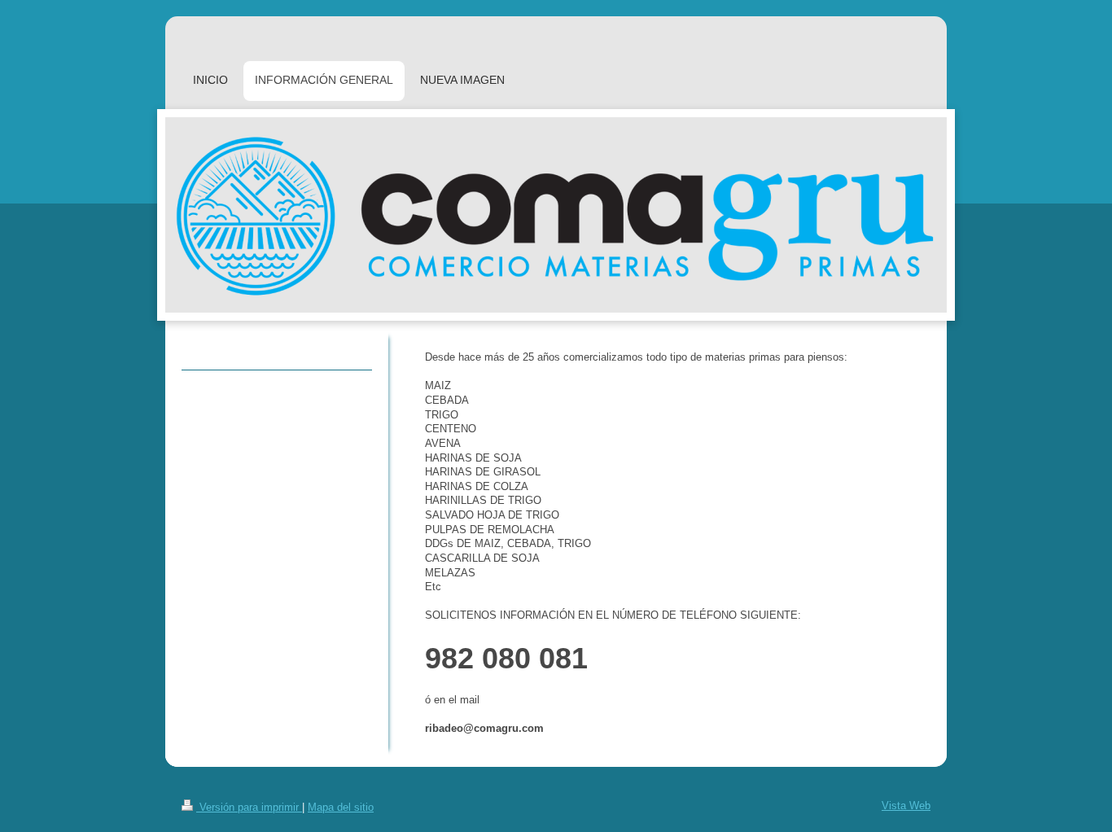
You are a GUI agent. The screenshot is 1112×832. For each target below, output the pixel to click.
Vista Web (906, 806)
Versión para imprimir (249, 807)
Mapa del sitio (341, 807)
